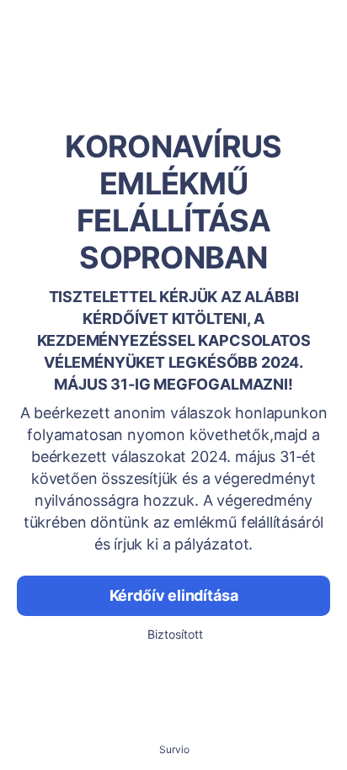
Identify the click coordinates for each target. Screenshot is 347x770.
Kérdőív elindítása (173, 595)
